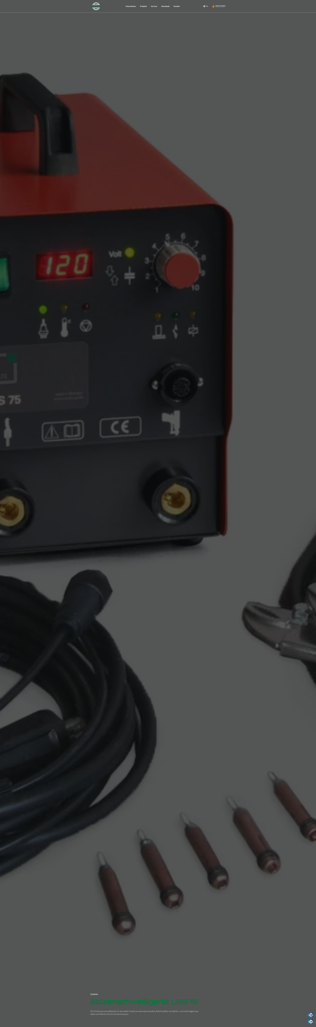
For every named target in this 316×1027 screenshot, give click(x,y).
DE (207, 6)
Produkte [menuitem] (143, 6)
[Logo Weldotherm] (96, 6)
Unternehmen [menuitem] (131, 6)
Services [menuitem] (154, 6)
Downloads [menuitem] (165, 6)
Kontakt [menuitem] (177, 6)
